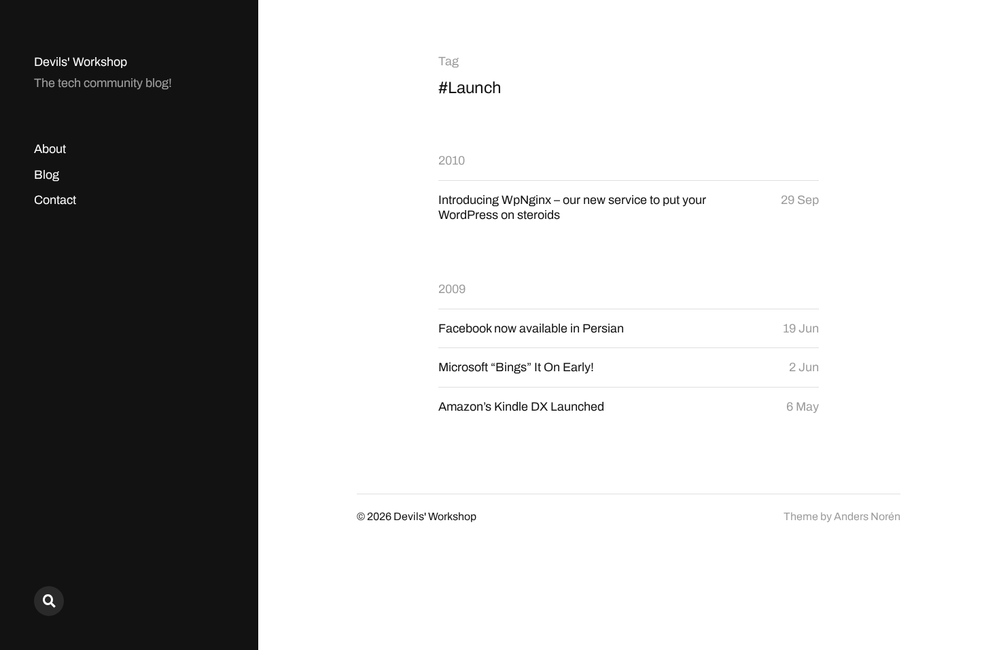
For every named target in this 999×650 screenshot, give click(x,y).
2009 (452, 289)
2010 (451, 160)
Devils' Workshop (80, 62)
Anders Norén (867, 516)
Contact (55, 200)
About (50, 149)
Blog (46, 175)
